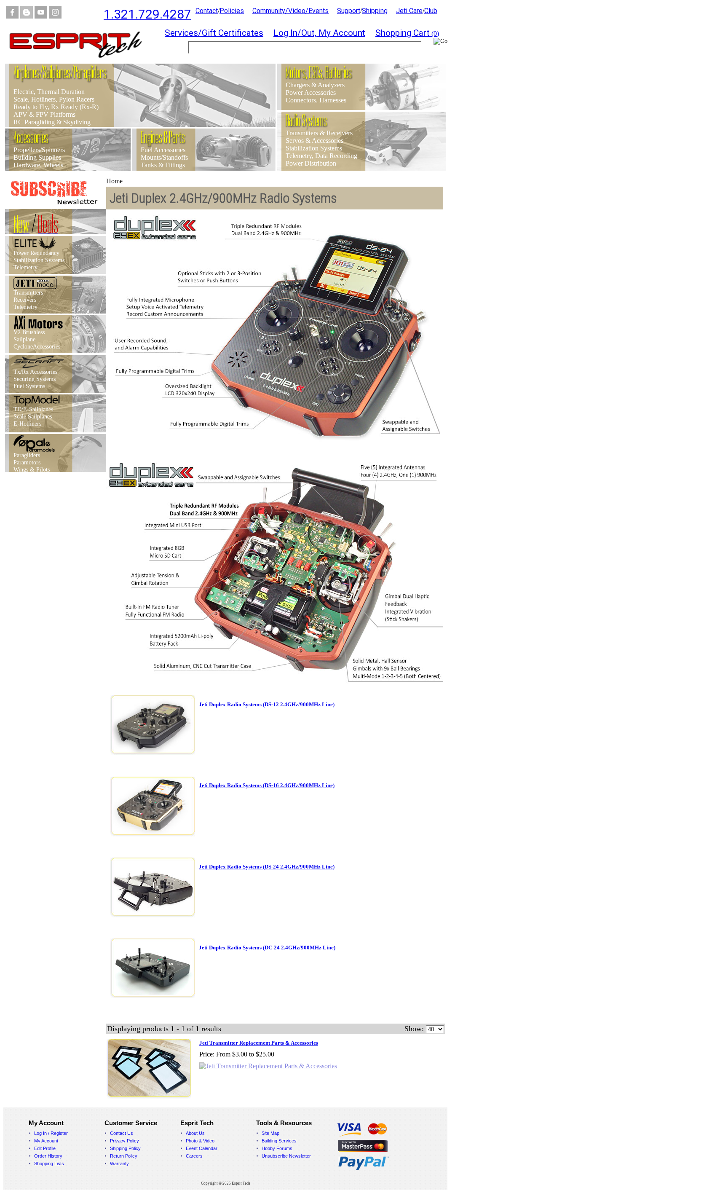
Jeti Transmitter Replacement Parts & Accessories (258, 1043)
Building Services (279, 1140)
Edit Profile (45, 1148)
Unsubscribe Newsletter (286, 1155)
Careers (194, 1155)
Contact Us (121, 1133)
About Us (195, 1133)
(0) (407, 33)
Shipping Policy (125, 1148)
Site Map (270, 1133)
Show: (414, 1028)
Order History (48, 1155)
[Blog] (26, 16)
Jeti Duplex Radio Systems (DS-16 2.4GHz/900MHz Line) (267, 785)
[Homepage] (81, 61)
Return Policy (123, 1155)
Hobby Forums (277, 1148)
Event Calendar (201, 1148)
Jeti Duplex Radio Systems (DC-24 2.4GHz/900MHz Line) (267, 947)
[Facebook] (12, 16)
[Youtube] (41, 16)
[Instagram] (55, 16)
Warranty (119, 1163)
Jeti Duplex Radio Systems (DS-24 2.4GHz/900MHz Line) (267, 866)
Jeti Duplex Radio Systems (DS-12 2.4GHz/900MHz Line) (267, 704)
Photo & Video (200, 1140)
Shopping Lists (49, 1163)
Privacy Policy (124, 1140)
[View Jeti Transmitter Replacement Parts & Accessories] (268, 1066)
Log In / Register (51, 1133)
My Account (46, 1140)
